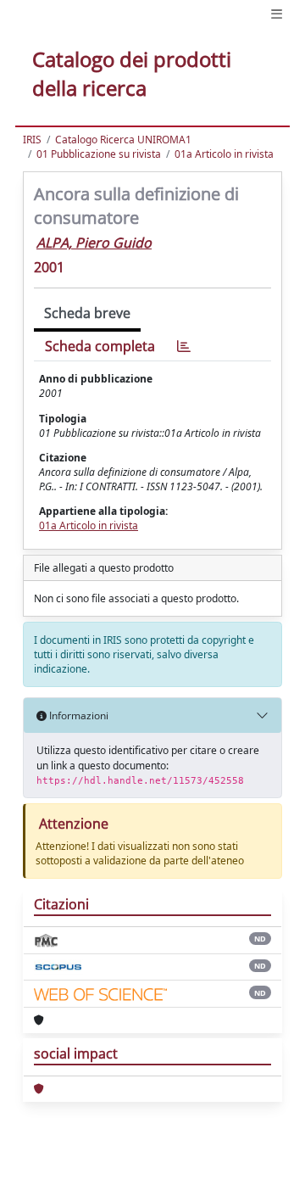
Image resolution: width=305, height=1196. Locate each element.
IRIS (32, 139)
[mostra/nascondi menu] (276, 14)
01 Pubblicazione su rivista (98, 154)
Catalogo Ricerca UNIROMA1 (123, 139)
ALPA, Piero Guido (94, 242)
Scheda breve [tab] (87, 313)
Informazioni (77, 715)
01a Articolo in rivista (224, 154)
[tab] (184, 346)
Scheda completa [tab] (100, 346)
